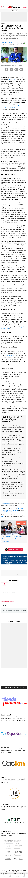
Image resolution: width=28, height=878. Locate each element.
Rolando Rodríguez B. (7, 42)
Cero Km (18, 859)
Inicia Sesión (14, 10)
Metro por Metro (9, 856)
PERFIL (24, 876)
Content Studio (17, 846)
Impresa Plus (18, 855)
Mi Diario (9, 843)
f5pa (18, 852)
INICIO (3, 876)
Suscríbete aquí (5, 503)
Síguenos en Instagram (15, 549)
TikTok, (9, 510)
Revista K (8, 846)
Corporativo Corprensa (9, 841)
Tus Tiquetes (9, 849)
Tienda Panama (9, 859)
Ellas (18, 843)
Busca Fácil (17, 849)
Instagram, (4, 510)
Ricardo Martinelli (6, 539)
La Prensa (17, 841)
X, (11, 510)
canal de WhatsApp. (6, 512)
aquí (2, 516)
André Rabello (11, 355)
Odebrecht (12, 79)
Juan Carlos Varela (13, 108)
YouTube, (20, 508)
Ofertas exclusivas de (21, 575)
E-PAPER (17, 876)
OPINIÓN (10, 876)
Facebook (15, 510)
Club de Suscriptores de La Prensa (9, 852)
